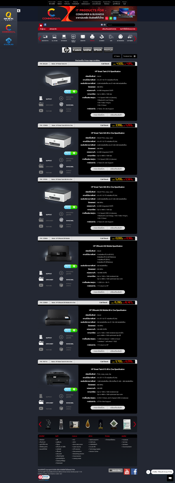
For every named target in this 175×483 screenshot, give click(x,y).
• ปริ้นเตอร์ (58, 451)
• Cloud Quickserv (127, 447)
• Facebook (125, 440)
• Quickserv (125, 444)
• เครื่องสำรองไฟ (59, 456)
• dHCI (74, 442)
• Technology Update (94, 449)
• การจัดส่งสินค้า (93, 444)
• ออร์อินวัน (58, 442)
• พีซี (56, 440)
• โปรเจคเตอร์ (58, 463)
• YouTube (124, 442)
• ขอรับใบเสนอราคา (94, 440)
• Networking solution (78, 454)
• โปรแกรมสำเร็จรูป (60, 461)
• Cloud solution (76, 456)
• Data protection (77, 451)
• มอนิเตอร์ (58, 449)
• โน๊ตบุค (57, 444)
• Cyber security (76, 447)
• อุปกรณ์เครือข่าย (60, 458)
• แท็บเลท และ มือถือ (60, 447)
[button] (44, 478)
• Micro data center (77, 444)
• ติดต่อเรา (41, 440)
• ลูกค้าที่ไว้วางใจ (43, 444)
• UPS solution (76, 449)
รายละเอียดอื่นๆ (99, 115)
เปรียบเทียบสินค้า (116, 115)
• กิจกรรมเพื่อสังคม (110, 440)
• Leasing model (76, 458)
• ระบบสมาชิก (92, 447)
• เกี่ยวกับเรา (42, 442)
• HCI (73, 440)
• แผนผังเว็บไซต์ (43, 449)
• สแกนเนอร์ (58, 454)
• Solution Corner (93, 451)
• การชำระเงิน (92, 442)
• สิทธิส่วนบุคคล (43, 447)
